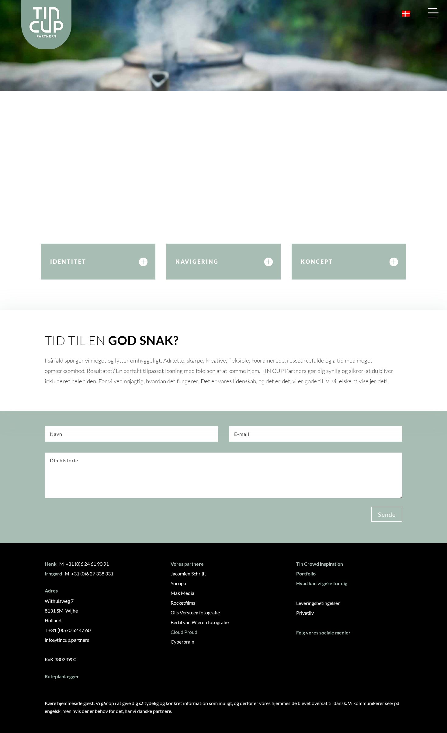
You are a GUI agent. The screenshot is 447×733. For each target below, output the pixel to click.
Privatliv (305, 613)
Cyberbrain (182, 641)
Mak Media (182, 593)
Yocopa (178, 583)
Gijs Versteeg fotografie (195, 612)
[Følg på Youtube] (339, 648)
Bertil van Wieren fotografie (200, 622)
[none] (403, 13)
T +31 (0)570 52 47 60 (68, 630)
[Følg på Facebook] (303, 648)
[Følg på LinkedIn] (321, 648)
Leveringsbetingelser (318, 603)
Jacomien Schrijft (188, 573)
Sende (387, 514)
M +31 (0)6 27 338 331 (89, 573)
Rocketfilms (183, 603)
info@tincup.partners (67, 640)
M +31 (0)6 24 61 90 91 (84, 564)
